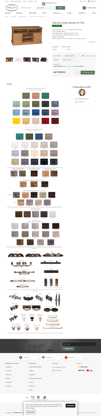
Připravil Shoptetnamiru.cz (88, 412)
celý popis (91, 42)
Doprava (32, 386)
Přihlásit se (68, 349)
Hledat (60, 8)
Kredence (9, 382)
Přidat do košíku (88, 72)
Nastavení (30, 412)
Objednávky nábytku (36, 367)
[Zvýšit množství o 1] (78, 72)
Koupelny (8, 367)
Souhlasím (70, 405)
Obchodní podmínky (36, 378)
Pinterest (71, 357)
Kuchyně (8, 386)
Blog (36, 1)
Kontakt (30, 1)
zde (33, 408)
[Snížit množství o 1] (78, 73)
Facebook (26, 357)
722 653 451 (80, 102)
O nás (7, 1)
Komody (8, 371)
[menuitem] (8, 13)
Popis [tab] (9, 84)
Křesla (8, 378)
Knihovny (8, 374)
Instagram (49, 357)
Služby (24, 1)
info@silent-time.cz (83, 99)
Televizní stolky (65, 47)
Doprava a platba (16, 1)
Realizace (32, 374)
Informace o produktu (89, 55)
